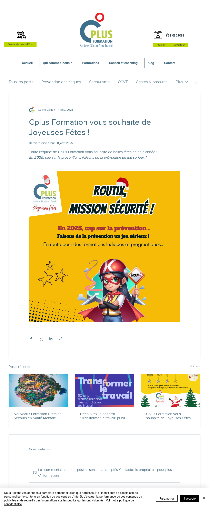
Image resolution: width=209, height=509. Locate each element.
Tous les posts (21, 82)
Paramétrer (166, 498)
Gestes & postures (152, 82)
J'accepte (189, 498)
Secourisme (99, 82)
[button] (195, 82)
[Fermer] (204, 498)
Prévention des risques (61, 82)
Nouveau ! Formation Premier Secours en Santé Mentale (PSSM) (37, 416)
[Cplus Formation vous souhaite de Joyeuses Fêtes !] (170, 390)
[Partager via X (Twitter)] (41, 339)
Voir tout (195, 366)
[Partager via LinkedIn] (51, 339)
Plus (179, 82)
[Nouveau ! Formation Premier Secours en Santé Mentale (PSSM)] (38, 390)
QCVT (123, 82)
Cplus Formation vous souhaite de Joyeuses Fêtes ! (169, 416)
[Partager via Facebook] (31, 339)
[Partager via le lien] (61, 339)
